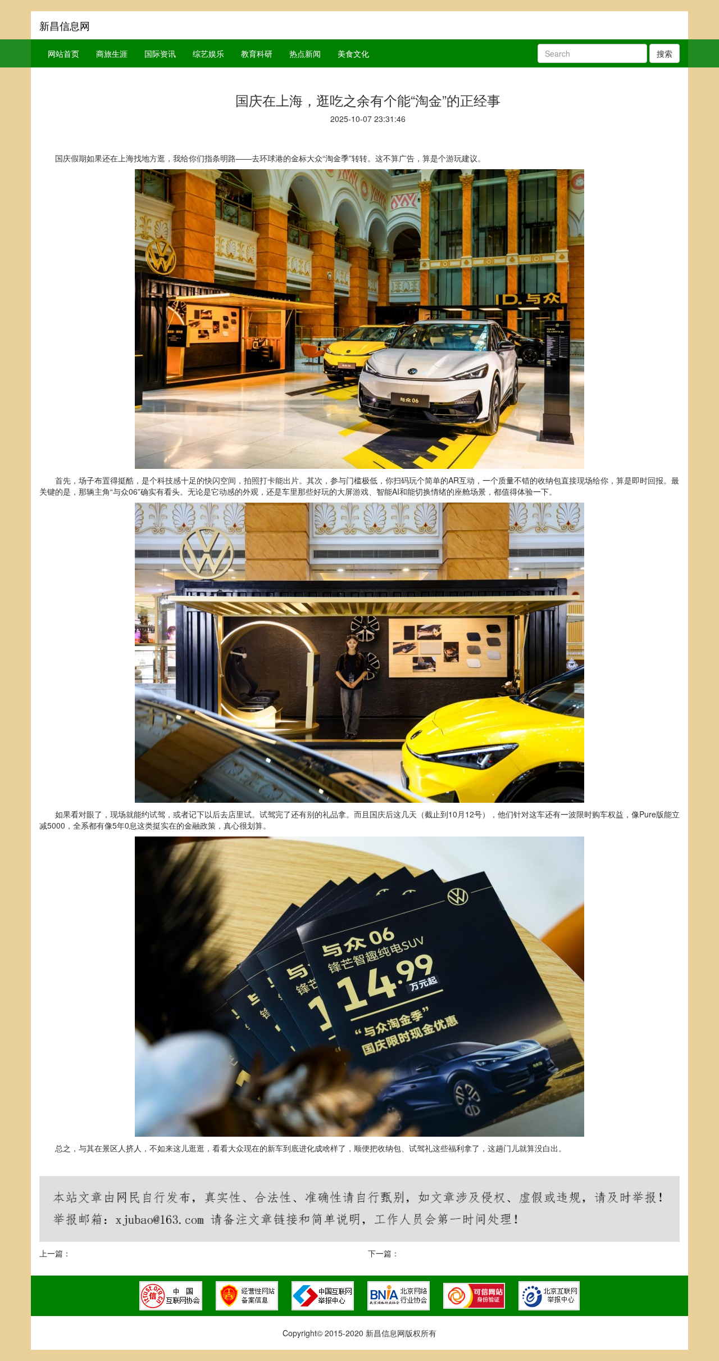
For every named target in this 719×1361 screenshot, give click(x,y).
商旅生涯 (112, 53)
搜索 (664, 53)
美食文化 (353, 53)
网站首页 (63, 53)
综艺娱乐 (208, 53)
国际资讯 (160, 53)
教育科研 (256, 53)
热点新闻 (305, 53)
